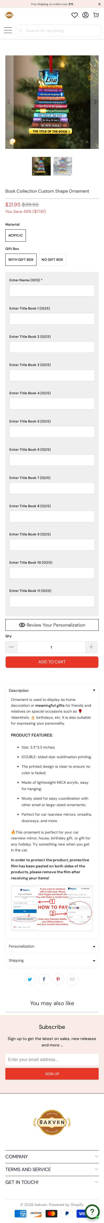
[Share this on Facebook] (44, 979)
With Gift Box (21, 259)
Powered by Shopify (66, 1204)
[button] (52, 280)
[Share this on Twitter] (30, 979)
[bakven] (9, 15)
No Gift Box (52, 259)
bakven (41, 1204)
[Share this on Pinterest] (58, 979)
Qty (8, 636)
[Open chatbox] (92, 1211)
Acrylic (15, 235)
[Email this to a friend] (72, 979)
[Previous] (9, 102)
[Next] (94, 102)
